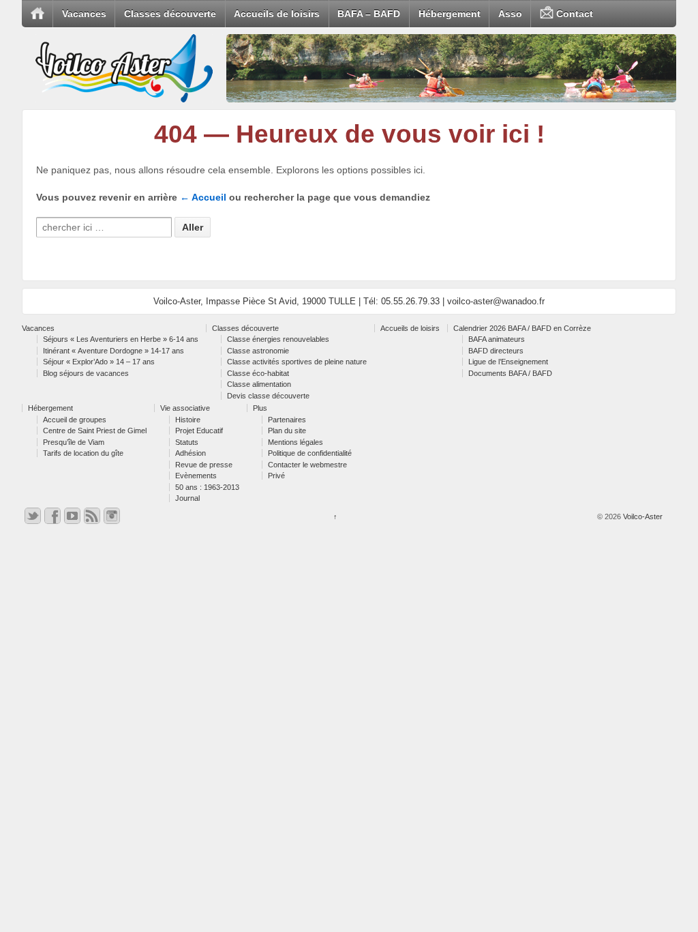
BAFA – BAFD (368, 13)
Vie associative (185, 408)
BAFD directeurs (496, 351)
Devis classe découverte (268, 396)
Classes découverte (170, 13)
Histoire (187, 420)
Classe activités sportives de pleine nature (297, 362)
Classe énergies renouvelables (278, 339)
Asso (510, 13)
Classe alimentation (259, 384)
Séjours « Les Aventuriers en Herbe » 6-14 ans (120, 339)
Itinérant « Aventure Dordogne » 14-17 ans (113, 351)
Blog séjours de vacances (86, 373)
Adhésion (190, 453)
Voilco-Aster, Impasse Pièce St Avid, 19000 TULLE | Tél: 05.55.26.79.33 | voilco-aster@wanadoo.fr (349, 301)
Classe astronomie (258, 351)
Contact (573, 13)
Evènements (196, 475)
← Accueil (203, 197)
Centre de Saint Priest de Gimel (95, 430)
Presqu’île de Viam (73, 442)
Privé (276, 475)
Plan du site (287, 430)
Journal (187, 498)
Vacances (84, 13)
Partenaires (287, 420)
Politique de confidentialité (310, 453)
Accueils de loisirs (277, 13)
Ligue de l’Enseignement (508, 362)
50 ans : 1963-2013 (207, 487)
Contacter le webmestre (307, 465)
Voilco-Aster (642, 516)
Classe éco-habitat (258, 373)
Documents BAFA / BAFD (510, 373)
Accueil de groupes (74, 420)
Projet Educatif (199, 430)
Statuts (186, 442)
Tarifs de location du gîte (83, 453)
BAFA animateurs (496, 339)
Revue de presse (203, 465)
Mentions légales (295, 442)
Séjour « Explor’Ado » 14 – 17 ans (99, 362)
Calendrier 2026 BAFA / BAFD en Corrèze (522, 328)
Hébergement (450, 13)
